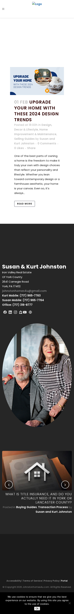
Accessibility (13, 580)
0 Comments (47, 143)
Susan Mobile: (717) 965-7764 (23, 300)
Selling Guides (24, 139)
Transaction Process (53, 507)
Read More (24, 203)
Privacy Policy (51, 580)
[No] (69, 603)
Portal (64, 580)
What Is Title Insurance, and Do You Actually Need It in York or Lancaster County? (38, 498)
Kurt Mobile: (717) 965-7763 (21, 295)
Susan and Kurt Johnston (54, 512)
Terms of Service (32, 580)
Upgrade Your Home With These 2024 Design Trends (36, 111)
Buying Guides (26, 507)
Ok (37, 608)
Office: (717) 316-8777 (17, 305)
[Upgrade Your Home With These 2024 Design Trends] (37, 81)
